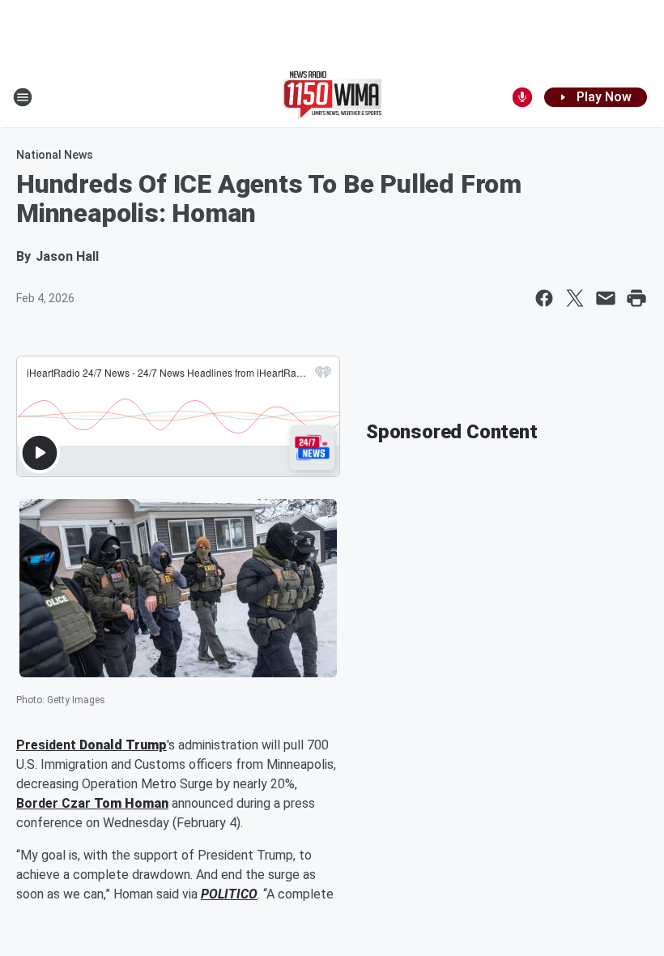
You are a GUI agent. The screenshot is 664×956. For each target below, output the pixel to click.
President (47, 745)
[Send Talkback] (522, 97)
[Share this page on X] (575, 298)
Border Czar (55, 803)
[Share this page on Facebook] (544, 298)
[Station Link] (332, 97)
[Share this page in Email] (605, 298)
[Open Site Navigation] (22, 97)
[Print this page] (636, 298)
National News (54, 154)
